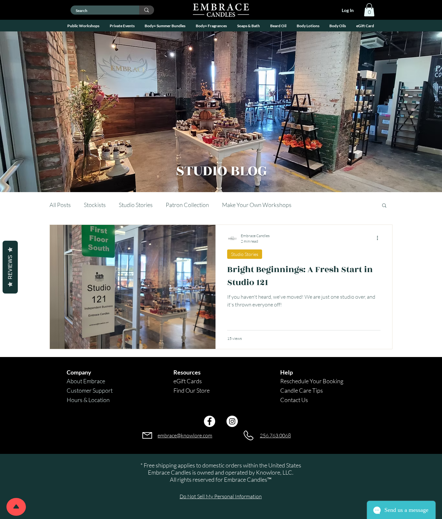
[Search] (146, 10)
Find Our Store (191, 390)
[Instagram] (232, 421)
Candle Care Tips (301, 390)
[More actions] (379, 238)
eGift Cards (187, 381)
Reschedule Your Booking (311, 381)
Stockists (95, 204)
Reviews (10, 267)
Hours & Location (88, 399)
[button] (83, 26)
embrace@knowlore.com (185, 435)
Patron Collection (187, 204)
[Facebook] (209, 421)
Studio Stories (136, 204)
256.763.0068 (275, 435)
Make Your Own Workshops (257, 204)
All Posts (60, 204)
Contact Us (294, 399)
